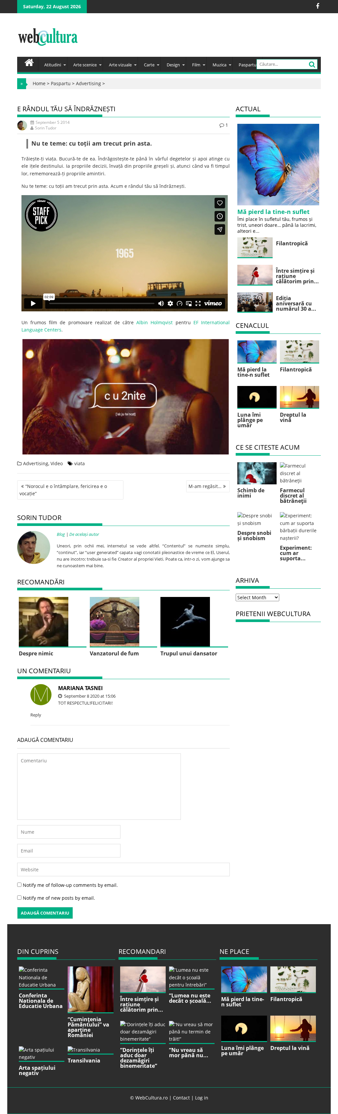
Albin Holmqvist (154, 322)
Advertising (88, 83)
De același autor (84, 534)
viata (79, 463)
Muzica (219, 65)
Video (57, 463)
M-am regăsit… (204, 486)
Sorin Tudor (45, 128)
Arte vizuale (120, 65)
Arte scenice (85, 65)
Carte (149, 65)
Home (39, 83)
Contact (181, 1098)
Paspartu (247, 65)
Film (196, 65)
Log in (201, 1098)
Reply (35, 715)
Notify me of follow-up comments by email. (70, 885)
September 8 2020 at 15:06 (89, 696)
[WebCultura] (29, 61)
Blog (61, 534)
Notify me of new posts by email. (59, 898)
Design (173, 65)
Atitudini (52, 65)
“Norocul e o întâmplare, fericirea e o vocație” (63, 490)
